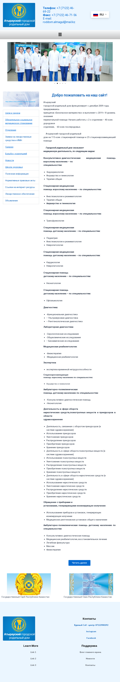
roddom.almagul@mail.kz (59, 22)
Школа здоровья (14, 167)
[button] (60, 34)
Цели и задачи (12, 113)
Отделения (10, 130)
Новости (9, 160)
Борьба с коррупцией (16, 153)
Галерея (9, 147)
